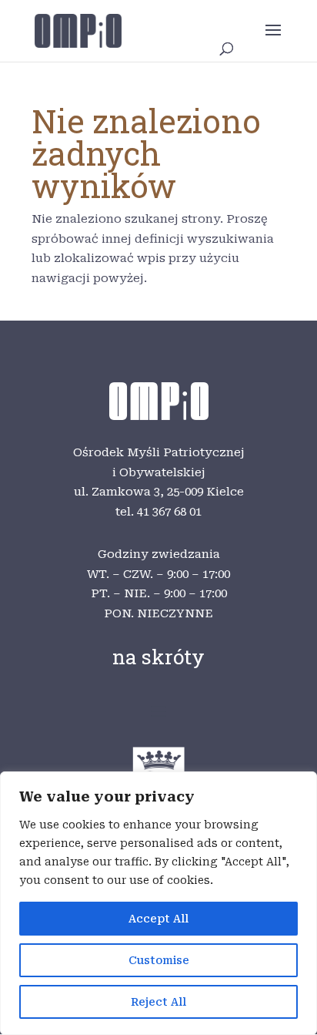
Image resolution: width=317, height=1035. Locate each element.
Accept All (158, 918)
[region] (158, 903)
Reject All (158, 1002)
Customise (158, 960)
